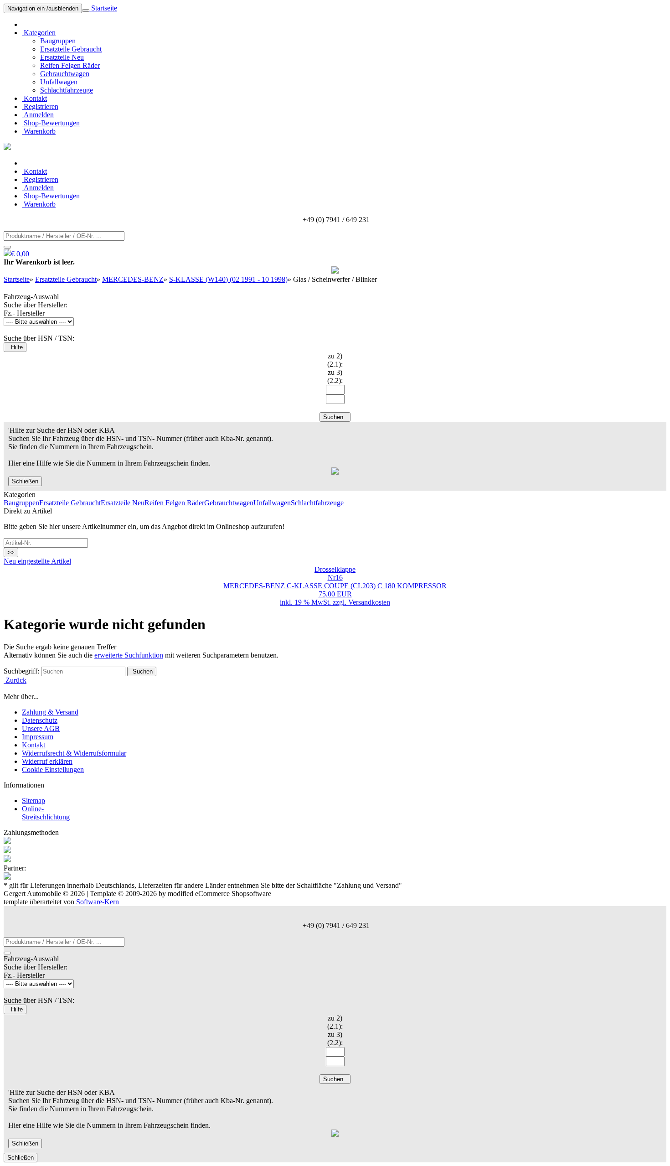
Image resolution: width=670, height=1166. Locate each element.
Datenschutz (39, 720)
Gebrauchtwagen (64, 74)
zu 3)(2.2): (335, 376)
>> (11, 552)
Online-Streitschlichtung (46, 813)
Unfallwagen (58, 82)
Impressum (37, 737)
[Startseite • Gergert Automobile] (7, 147)
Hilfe (15, 347)
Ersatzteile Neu (62, 57)
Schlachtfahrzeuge (66, 90)
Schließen (25, 481)
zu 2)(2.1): (335, 360)
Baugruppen (58, 41)
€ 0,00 (20, 254)
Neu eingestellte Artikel (37, 561)
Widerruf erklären (47, 761)
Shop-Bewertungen (51, 123)
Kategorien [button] (39, 32)
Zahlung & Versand (50, 712)
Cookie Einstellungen (53, 769)
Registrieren (40, 106)
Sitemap (33, 800)
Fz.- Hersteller (24, 313)
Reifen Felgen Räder (70, 65)
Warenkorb (39, 131)
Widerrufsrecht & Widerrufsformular (74, 753)
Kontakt (34, 98)
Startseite (103, 8)
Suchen (335, 417)
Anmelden (38, 115)
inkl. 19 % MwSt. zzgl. (314, 602)
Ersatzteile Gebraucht (71, 49)
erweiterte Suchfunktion (128, 655)
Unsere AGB (41, 728)
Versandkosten (369, 602)
